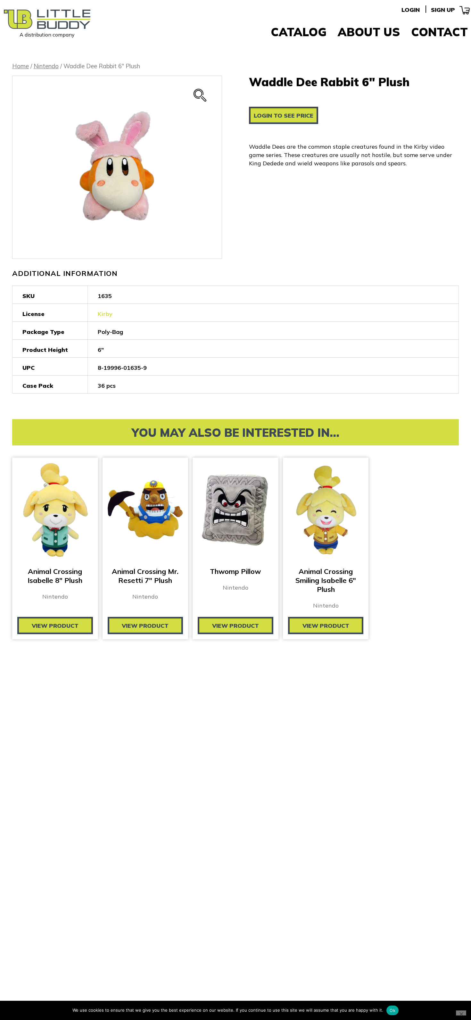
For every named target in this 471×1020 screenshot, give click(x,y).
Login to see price (283, 115)
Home (20, 66)
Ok (392, 1010)
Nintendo (46, 66)
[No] (461, 1013)
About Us (369, 32)
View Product (55, 625)
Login (410, 9)
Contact (439, 32)
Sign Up (443, 9)
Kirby (105, 314)
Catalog (298, 32)
